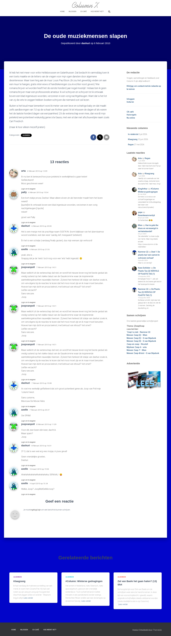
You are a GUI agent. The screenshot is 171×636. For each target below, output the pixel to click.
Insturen (130, 102)
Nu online (131, 118)
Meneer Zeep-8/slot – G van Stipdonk (143, 353)
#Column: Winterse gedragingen (83, 581)
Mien (140, 225)
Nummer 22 (143, 252)
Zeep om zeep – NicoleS (137, 344)
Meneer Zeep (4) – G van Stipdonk (141, 341)
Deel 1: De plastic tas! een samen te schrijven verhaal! (149, 255)
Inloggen (72, 11)
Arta (140, 158)
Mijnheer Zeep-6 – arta (137, 347)
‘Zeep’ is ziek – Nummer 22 (138, 332)
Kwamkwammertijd (146, 215)
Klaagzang (132, 139)
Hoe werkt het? (97, 11)
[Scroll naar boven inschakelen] (165, 630)
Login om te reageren (28, 189)
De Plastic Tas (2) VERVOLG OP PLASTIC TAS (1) (148, 271)
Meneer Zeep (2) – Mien (137, 335)
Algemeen (26, 135)
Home (62, 11)
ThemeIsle (157, 630)
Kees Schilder (144, 268)
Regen (131, 144)
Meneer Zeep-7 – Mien (136, 350)
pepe (140, 212)
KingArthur (142, 189)
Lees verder (28, 598)
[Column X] (85, 4)
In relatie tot (133, 134)
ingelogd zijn (35, 510)
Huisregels (131, 115)
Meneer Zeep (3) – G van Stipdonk (141, 338)
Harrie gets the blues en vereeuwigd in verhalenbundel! (148, 228)
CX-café (83, 11)
